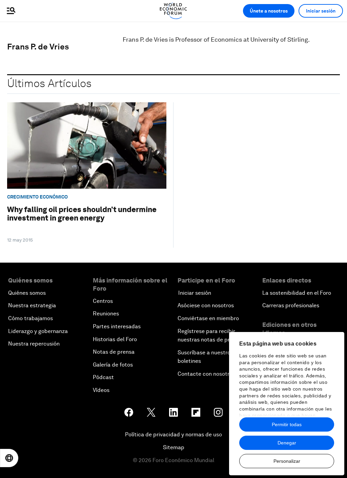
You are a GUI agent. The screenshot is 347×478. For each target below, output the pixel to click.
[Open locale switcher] (9, 458)
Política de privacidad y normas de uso (173, 434)
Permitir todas (287, 424)
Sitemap (173, 447)
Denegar (287, 442)
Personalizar (286, 461)
